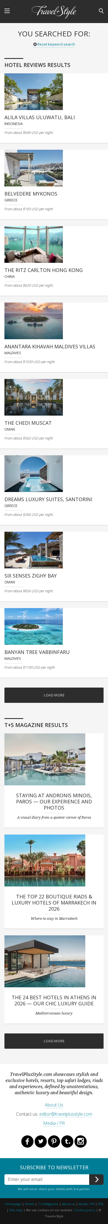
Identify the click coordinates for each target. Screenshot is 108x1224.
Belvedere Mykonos (30, 193)
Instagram (80, 1141)
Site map (15, 1210)
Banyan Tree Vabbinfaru (37, 652)
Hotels (29, 1204)
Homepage (13, 1204)
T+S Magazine (48, 1204)
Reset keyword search (56, 44)
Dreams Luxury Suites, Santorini (48, 499)
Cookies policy (84, 1210)
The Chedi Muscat (28, 422)
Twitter (41, 1141)
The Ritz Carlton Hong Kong (43, 270)
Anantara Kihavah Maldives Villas (49, 346)
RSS (100, 1204)
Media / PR (54, 1123)
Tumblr (67, 1141)
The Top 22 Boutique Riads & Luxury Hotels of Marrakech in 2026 (54, 902)
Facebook (27, 1141)
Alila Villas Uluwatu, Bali (39, 117)
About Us (54, 1105)
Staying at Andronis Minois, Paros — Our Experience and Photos (54, 801)
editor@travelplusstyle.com (65, 1114)
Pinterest (54, 1141)
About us (68, 1204)
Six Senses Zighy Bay (30, 575)
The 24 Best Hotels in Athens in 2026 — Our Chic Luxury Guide (54, 1000)
